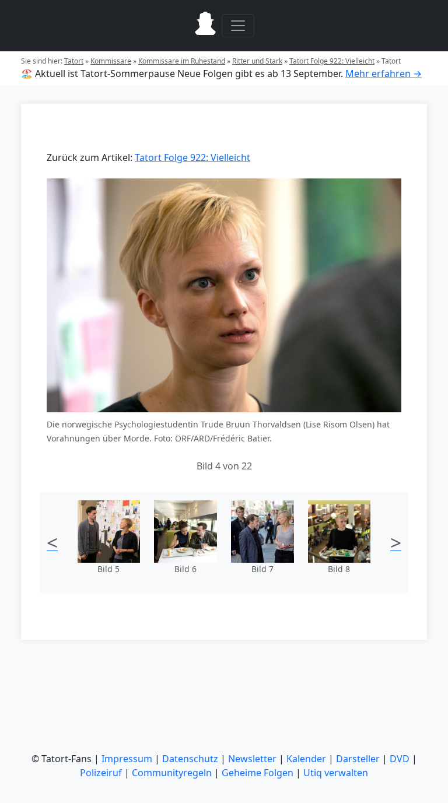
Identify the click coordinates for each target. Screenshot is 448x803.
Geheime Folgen (257, 772)
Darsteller (358, 758)
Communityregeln (172, 772)
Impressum (127, 758)
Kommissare (110, 61)
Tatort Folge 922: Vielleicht (331, 61)
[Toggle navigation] (238, 25)
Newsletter (252, 758)
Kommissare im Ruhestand (181, 61)
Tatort (73, 61)
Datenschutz (190, 758)
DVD (400, 758)
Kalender (306, 758)
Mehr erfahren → (383, 73)
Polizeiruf (101, 772)
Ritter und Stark (257, 61)
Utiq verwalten (335, 772)
